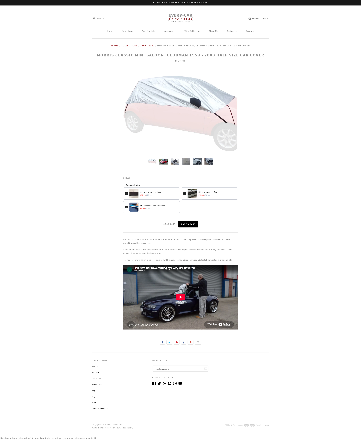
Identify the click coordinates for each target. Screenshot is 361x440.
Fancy (183, 342)
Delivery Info (97, 384)
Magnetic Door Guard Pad (150, 192)
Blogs (94, 390)
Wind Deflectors (192, 31)
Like (162, 342)
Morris (180, 60)
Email (198, 342)
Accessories (170, 31)
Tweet (169, 342)
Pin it (177, 342)
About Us (213, 31)
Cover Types (127, 31)
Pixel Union (110, 427)
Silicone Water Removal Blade (152, 205)
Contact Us (231, 31)
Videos (94, 402)
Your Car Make (149, 31)
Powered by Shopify (124, 427)
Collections (129, 45)
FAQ (93, 396)
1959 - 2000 (147, 45)
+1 (190, 342)
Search (95, 366)
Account (250, 31)
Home (110, 31)
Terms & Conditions (100, 408)
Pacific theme (97, 427)
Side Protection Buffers (208, 192)
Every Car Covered (115, 424)
